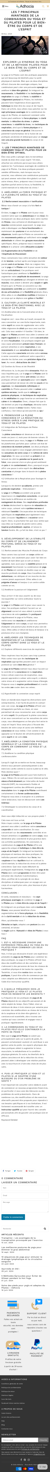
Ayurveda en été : (10, 1270)
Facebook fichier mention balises (13, 1403)
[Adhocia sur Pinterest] (25, 1460)
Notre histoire (6, 1413)
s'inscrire (43, 1440)
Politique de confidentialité (30, 1449)
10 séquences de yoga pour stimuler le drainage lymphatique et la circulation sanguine (21, 1260)
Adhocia (20, 1464)
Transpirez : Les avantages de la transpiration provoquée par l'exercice (22, 1240)
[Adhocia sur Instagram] (28, 1460)
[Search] (43, 6)
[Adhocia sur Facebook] (21, 1460)
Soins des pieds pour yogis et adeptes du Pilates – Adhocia (23, 1287)
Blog (3, 1425)
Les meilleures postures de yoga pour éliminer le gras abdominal (21, 1249)
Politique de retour (8, 1391)
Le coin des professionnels (10, 1417)
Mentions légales (7, 1395)
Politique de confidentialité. (11, 1387)
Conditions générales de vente (12, 1384)
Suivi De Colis (6, 1399)
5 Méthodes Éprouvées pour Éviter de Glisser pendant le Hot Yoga (21, 1278)
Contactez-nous (6, 1429)
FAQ (3, 1421)
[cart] (48, 6)
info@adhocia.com (39, 1454)
